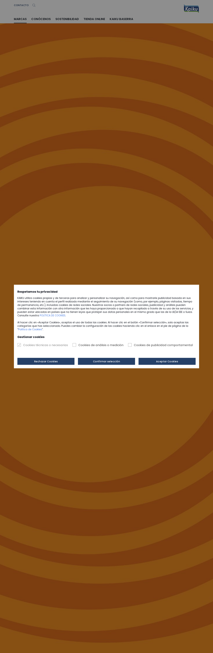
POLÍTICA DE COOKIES (52, 315)
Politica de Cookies (30, 329)
